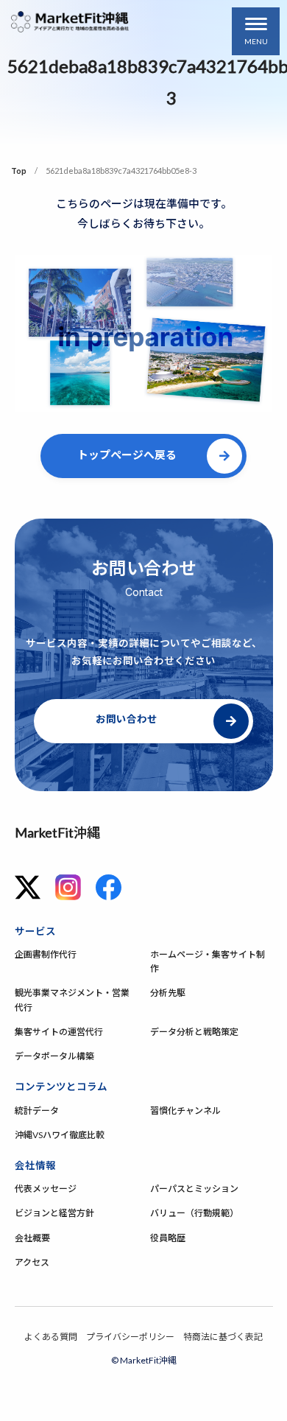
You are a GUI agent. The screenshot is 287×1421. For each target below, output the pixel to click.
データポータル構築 (54, 1056)
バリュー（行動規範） (194, 1212)
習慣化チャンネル (185, 1110)
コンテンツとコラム (61, 1086)
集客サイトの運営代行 (59, 1031)
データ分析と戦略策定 (194, 1031)
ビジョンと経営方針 (54, 1212)
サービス (35, 931)
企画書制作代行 (46, 954)
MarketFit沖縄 (57, 832)
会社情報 (35, 1165)
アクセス (32, 1262)
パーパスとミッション (194, 1188)
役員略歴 (167, 1237)
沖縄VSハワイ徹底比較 (59, 1134)
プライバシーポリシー (130, 1336)
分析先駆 (167, 992)
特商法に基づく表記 (223, 1336)
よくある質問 (50, 1336)
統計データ (37, 1110)
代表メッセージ (46, 1188)
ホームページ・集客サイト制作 (207, 961)
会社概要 (32, 1237)
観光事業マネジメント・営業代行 (72, 999)
